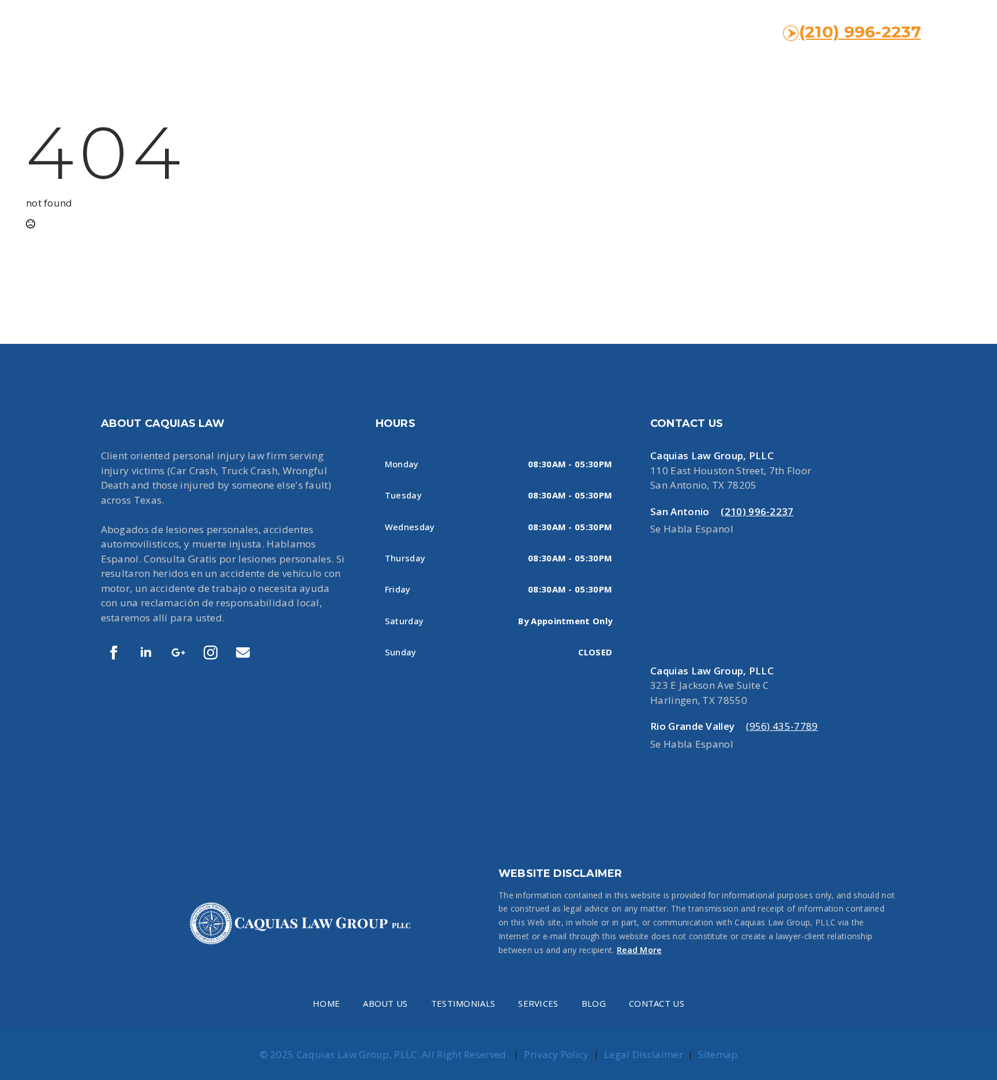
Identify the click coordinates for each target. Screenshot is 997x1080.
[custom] (178, 652)
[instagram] (210, 652)
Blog (594, 1003)
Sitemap (717, 1054)
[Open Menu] (959, 31)
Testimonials (463, 1003)
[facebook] (113, 652)
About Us (385, 1003)
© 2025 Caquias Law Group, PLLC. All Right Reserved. (384, 1054)
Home (326, 1003)
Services (538, 1003)
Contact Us (656, 1003)
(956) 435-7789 (782, 726)
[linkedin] (146, 652)
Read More (639, 949)
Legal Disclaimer (643, 1054)
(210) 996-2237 (860, 32)
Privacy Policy (556, 1054)
